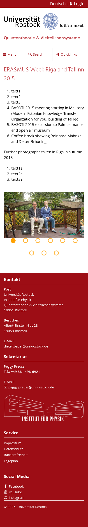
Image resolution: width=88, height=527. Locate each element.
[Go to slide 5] (62, 240)
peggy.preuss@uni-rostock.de (31, 387)
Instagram (16, 497)
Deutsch (58, 3)
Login (78, 3)
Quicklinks (69, 54)
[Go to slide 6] (75, 240)
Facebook (16, 486)
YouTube (15, 492)
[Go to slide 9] (56, 253)
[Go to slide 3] (37, 240)
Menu (11, 54)
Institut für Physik (17, 299)
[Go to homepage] (44, 21)
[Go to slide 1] (13, 240)
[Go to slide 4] (50, 240)
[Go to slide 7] (31, 253)
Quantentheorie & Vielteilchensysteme (33, 304)
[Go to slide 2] (25, 240)
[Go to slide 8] (44, 253)
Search (38, 54)
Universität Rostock (19, 294)
